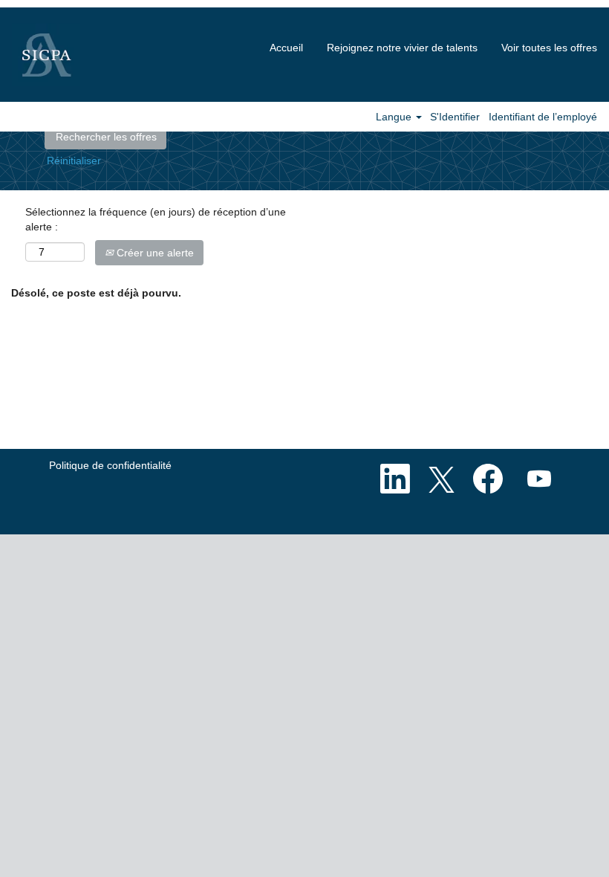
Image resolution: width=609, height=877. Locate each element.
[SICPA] (46, 54)
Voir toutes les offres (549, 48)
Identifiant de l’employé (543, 117)
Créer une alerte (154, 253)
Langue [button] (395, 117)
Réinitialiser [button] (74, 160)
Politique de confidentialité (110, 465)
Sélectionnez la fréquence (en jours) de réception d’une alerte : (155, 219)
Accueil (286, 48)
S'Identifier (455, 117)
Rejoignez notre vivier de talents (402, 48)
